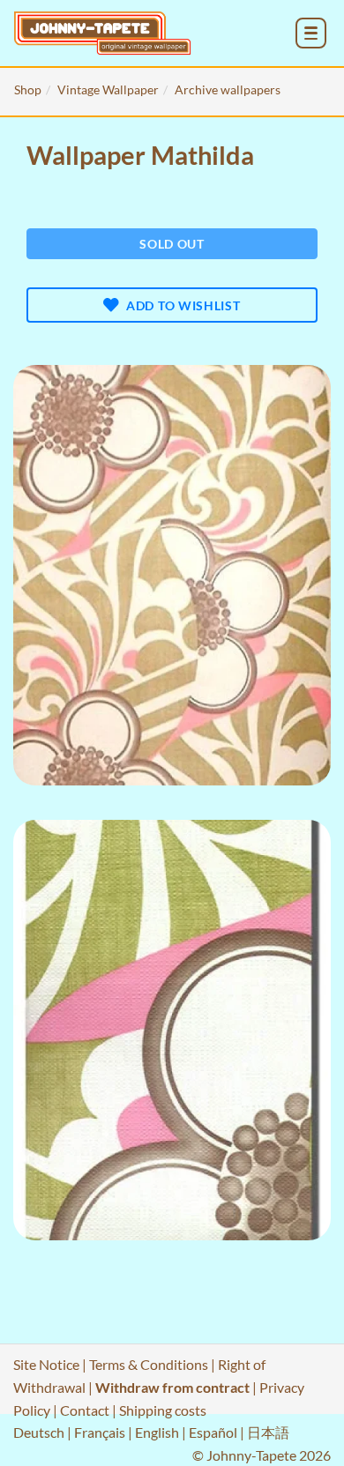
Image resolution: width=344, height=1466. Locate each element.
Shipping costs (162, 1410)
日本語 (268, 1432)
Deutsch (38, 1432)
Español (213, 1432)
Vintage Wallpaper (108, 89)
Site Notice (46, 1364)
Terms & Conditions (148, 1364)
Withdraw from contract (172, 1387)
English (157, 1432)
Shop (27, 89)
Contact (84, 1410)
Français (99, 1432)
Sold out (172, 243)
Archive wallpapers (227, 89)
